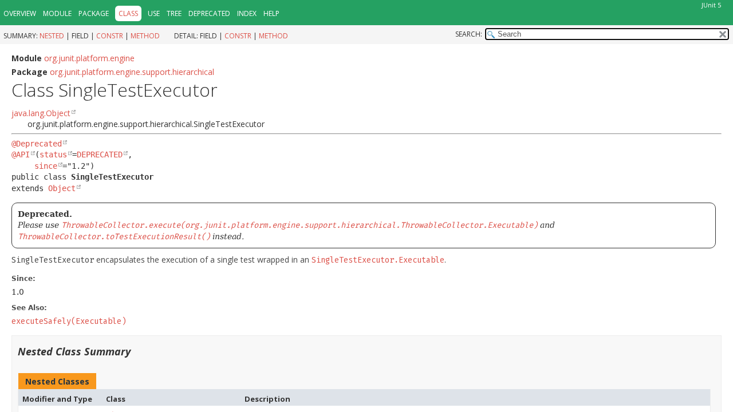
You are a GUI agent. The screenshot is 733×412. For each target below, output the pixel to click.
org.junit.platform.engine (89, 58)
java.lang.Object (40, 113)
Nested (52, 36)
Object (62, 188)
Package (93, 13)
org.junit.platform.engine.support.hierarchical (132, 71)
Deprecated (209, 13)
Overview (19, 13)
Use (154, 13)
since (45, 166)
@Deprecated (36, 143)
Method (145, 36)
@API (20, 154)
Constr (109, 36)
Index (247, 13)
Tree (174, 13)
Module (57, 13)
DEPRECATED (100, 154)
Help (271, 13)
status (53, 154)
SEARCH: (468, 34)
